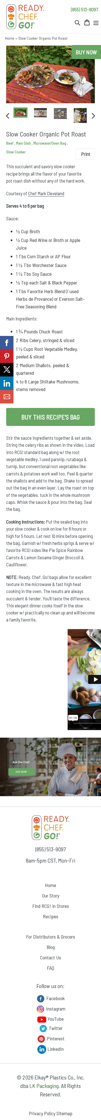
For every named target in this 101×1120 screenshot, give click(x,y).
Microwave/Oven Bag (50, 143)
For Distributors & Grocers (50, 936)
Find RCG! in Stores (50, 906)
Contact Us (50, 957)
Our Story (50, 895)
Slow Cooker (16, 151)
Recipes (50, 916)
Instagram (55, 1008)
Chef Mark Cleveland (46, 193)
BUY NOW (86, 52)
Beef (10, 143)
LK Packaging (44, 1085)
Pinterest (55, 1038)
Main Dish (24, 143)
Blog (51, 947)
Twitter (55, 1028)
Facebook (55, 998)
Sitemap (64, 1113)
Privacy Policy (42, 1113)
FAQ (50, 968)
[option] (21, 112)
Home (9, 38)
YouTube (55, 1019)
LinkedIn (55, 1049)
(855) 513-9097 (84, 9)
